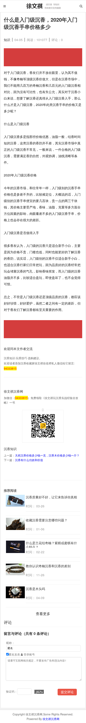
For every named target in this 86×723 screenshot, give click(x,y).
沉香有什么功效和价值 (29, 460)
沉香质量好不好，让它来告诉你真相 (51, 497)
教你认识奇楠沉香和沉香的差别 (48, 566)
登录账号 (29, 654)
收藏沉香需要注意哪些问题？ (46, 520)
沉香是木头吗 (35, 588)
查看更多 (43, 613)
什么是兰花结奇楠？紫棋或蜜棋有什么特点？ (51, 545)
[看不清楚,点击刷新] (39, 692)
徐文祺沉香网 (51, 719)
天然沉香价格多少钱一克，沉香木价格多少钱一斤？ (47, 455)
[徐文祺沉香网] (43, 9)
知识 (7, 39)
